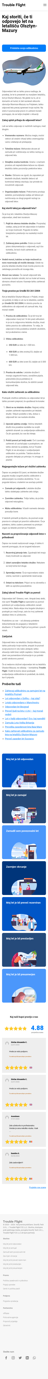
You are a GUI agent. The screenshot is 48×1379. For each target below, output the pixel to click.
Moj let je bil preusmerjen (12, 1268)
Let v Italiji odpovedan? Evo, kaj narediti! (25, 718)
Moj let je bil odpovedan (12, 1244)
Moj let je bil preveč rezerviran (14, 1260)
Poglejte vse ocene (37, 1187)
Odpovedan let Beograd (17, 706)
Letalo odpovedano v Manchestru (22, 702)
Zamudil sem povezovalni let (14, 1252)
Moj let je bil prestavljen (12, 1264)
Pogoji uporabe (9, 1285)
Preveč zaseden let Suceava (19, 738)
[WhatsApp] (34, 1358)
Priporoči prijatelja (10, 1321)
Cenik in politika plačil (11, 1289)
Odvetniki (6, 1325)
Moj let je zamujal (10, 1248)
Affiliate (6, 1313)
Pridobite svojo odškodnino (24, 48)
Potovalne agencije (10, 1317)
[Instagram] (13, 1358)
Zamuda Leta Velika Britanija (19, 722)
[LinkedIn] (27, 1358)
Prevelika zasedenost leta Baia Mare (23, 727)
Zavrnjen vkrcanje (10, 1256)
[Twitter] (20, 1358)
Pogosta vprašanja (10, 1301)
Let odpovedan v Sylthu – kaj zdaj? (22, 698)
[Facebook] (6, 1358)
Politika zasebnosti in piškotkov (15, 1281)
